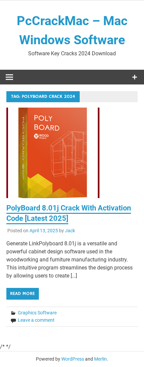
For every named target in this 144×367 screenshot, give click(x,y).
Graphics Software (37, 312)
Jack (70, 230)
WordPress (72, 359)
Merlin (100, 359)
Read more (22, 294)
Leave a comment (36, 320)
